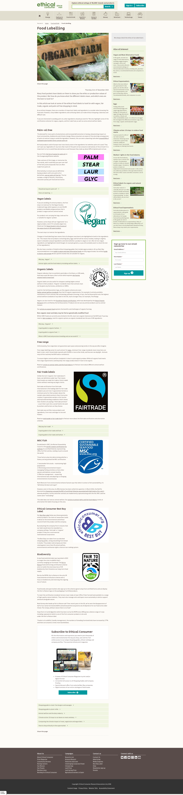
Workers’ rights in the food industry (126, 155)
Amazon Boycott (70, 759)
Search (107, 6)
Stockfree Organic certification (66, 301)
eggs (69, 350)
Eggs (115, 104)
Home (47, 23)
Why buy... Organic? (45, 324)
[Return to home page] (49, 5)
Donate (95, 770)
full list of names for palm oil (55, 154)
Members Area (42, 770)
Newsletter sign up (99, 768)
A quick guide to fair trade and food (50, 431)
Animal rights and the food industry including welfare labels (58, 263)
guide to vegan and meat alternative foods (67, 251)
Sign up (127, 273)
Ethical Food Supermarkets (123, 208)
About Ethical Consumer (45, 757)
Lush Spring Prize (70, 770)
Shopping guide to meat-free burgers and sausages (55, 705)
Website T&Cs (93, 788)
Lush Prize (68, 768)
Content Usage (72, 788)
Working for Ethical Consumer (47, 772)
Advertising (96, 759)
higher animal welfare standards (47, 292)
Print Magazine (42, 759)
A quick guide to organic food (48, 332)
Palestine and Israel (71, 761)
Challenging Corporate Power (75, 764)
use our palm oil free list (53, 175)
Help (94, 766)
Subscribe (140, 5)
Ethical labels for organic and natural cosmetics (127, 184)
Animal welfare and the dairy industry (51, 713)
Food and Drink (55, 23)
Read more (117, 76)
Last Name (117, 264)
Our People (41, 768)
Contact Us (96, 757)
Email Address (119, 249)
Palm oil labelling (44, 193)
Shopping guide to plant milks (48, 709)
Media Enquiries (98, 761)
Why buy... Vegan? (44, 259)
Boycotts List (69, 757)
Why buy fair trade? (45, 426)
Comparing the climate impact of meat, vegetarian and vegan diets (60, 721)
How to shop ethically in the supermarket (52, 726)
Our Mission (41, 766)
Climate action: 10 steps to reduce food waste (128, 131)
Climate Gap (69, 766)
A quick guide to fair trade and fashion (51, 435)
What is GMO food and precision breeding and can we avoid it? (58, 336)
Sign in (129, 5)
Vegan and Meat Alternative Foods (126, 55)
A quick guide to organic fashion (49, 328)
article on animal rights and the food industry (58, 365)
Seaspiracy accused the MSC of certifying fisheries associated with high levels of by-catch (75, 491)
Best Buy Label (44, 515)
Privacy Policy (83, 788)
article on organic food (47, 309)
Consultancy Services (44, 761)
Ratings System (42, 764)
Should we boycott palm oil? (48, 189)
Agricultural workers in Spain (74, 772)
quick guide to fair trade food (52, 418)
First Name (117, 257)
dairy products (47, 318)
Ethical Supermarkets (121, 81)
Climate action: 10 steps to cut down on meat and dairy (56, 717)
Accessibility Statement (107, 788)
